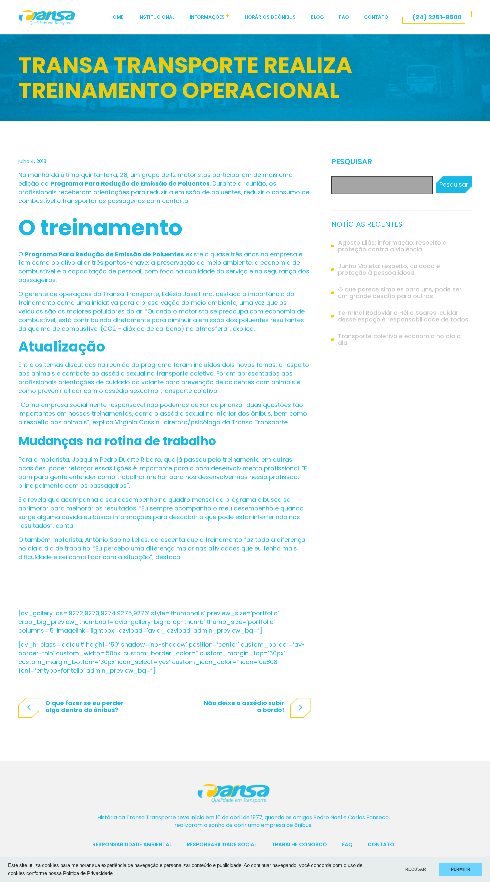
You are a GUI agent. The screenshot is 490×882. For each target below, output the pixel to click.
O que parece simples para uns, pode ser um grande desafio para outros (400, 292)
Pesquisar (351, 162)
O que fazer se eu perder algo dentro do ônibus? (84, 706)
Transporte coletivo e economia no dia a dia (399, 339)
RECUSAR (415, 869)
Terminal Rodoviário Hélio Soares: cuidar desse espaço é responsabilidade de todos (403, 316)
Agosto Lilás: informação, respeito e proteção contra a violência (392, 246)
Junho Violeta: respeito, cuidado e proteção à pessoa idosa (389, 269)
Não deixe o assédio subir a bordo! (244, 706)
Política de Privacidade (88, 873)
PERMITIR (460, 869)
